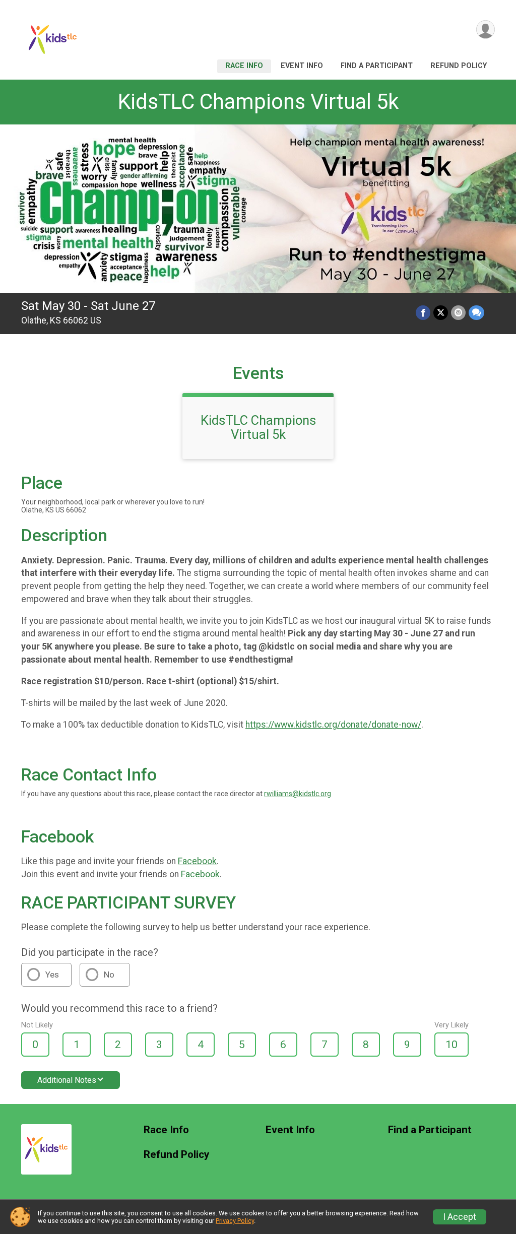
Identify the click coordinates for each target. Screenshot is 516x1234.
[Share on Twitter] (440, 312)
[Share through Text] (476, 312)
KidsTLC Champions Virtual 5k (258, 101)
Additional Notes (66, 1080)
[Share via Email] (458, 312)
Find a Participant (377, 65)
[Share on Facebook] (423, 312)
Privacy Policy (235, 1220)
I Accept (459, 1217)
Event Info (302, 65)
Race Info (244, 65)
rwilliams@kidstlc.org (297, 794)
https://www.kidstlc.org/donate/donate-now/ (333, 725)
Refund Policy (458, 65)
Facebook (197, 861)
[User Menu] (485, 29)
